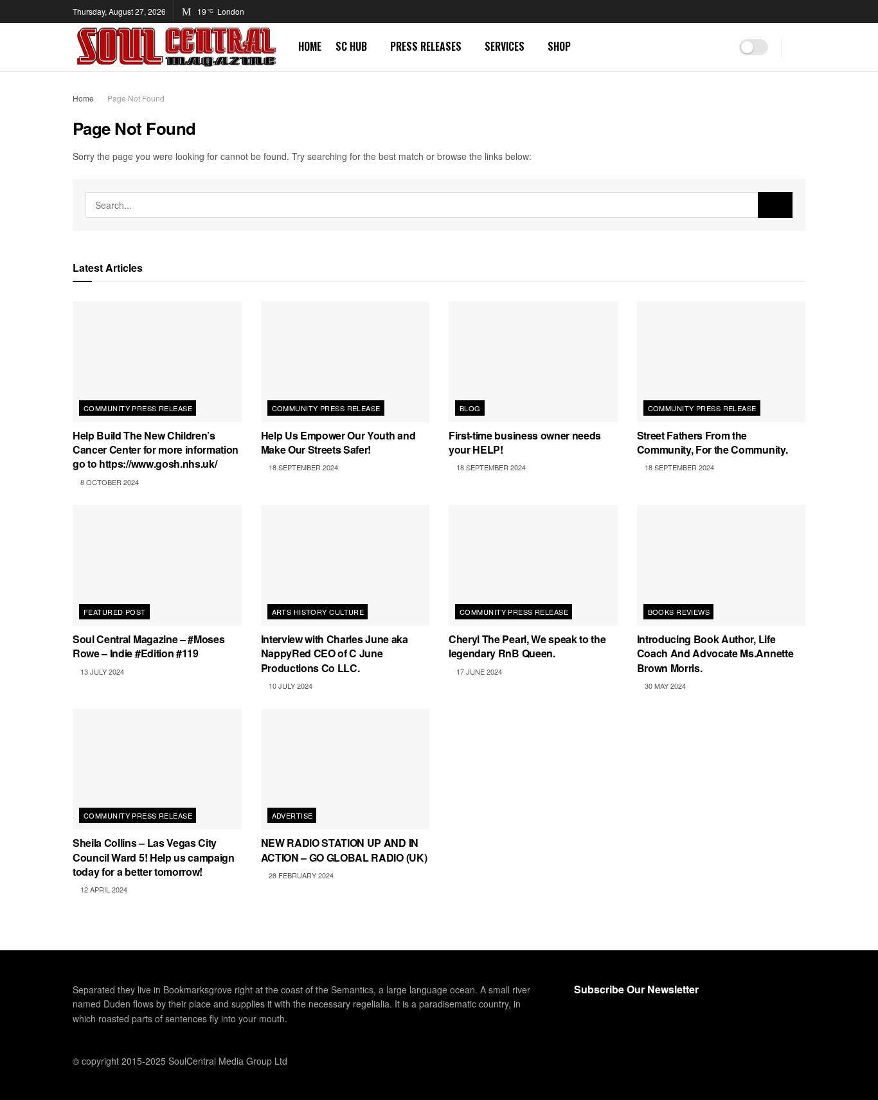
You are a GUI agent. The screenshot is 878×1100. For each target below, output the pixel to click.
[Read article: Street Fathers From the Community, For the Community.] (721, 361)
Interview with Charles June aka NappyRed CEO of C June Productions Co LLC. (334, 653)
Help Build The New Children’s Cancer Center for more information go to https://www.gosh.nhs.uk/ (155, 450)
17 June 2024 (478, 671)
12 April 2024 (102, 889)
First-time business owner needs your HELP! (525, 442)
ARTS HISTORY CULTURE (318, 612)
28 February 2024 (300, 875)
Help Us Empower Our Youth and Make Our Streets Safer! (338, 442)
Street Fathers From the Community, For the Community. (712, 442)
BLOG (470, 408)
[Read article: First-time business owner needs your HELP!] (533, 361)
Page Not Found (136, 98)
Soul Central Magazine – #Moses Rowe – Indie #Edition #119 (148, 646)
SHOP (559, 46)
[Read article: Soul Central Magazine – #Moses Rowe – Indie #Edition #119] (157, 565)
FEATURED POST (115, 612)
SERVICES (504, 46)
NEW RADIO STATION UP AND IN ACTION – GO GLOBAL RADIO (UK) (344, 849)
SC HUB (351, 46)
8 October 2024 (108, 482)
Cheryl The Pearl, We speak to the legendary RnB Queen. (527, 646)
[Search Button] (800, 47)
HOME (309, 46)
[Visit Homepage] (176, 47)
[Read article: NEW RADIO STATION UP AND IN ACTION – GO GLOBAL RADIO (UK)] (345, 769)
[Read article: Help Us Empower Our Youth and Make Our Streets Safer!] (345, 361)
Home (83, 98)
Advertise (292, 815)
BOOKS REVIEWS (679, 612)
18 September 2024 (302, 467)
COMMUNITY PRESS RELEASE (138, 408)
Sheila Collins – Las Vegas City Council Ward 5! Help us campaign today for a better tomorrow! (154, 857)
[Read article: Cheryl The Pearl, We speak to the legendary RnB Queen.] (533, 565)
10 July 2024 (289, 685)
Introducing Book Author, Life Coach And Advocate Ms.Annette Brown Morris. (715, 653)
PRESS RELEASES (425, 46)
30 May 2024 (664, 685)
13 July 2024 (101, 671)
